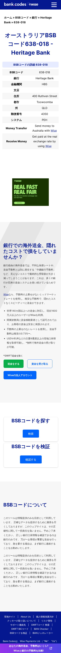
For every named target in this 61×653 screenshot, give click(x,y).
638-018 (20, 22)
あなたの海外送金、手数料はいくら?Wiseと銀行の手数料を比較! (28, 648)
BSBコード (22, 17)
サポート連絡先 (18, 624)
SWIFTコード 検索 (40, 624)
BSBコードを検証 (18, 633)
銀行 (34, 17)
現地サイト (9, 616)
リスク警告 (46, 620)
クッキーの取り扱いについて (21, 620)
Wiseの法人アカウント (20, 375)
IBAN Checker (41, 628)
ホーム (8, 17)
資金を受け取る (40, 363)
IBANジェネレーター (43, 633)
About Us (26, 616)
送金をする (13, 363)
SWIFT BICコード (19, 628)
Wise (54, 130)
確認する (30, 459)
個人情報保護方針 (45, 616)
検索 (31, 433)
